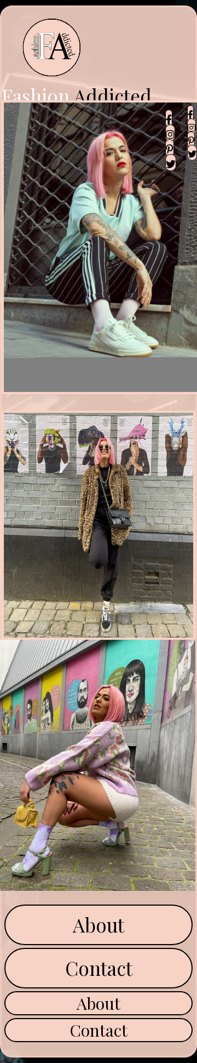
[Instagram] (170, 132)
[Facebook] (168, 118)
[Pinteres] (169, 147)
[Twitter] (170, 162)
